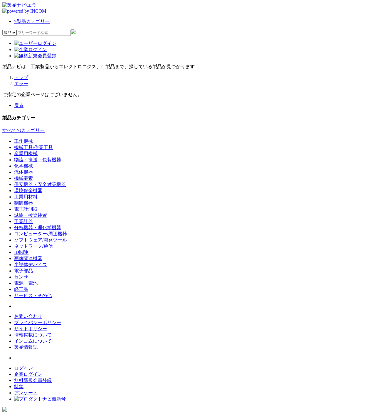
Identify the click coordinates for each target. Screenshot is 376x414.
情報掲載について (33, 334)
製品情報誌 (26, 347)
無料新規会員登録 (33, 380)
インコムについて (33, 340)
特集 (19, 386)
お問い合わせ (28, 316)
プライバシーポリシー (37, 322)
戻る (19, 105)
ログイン (23, 368)
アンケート (26, 392)
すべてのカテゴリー (23, 130)
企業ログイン (28, 374)
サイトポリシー (30, 328)
